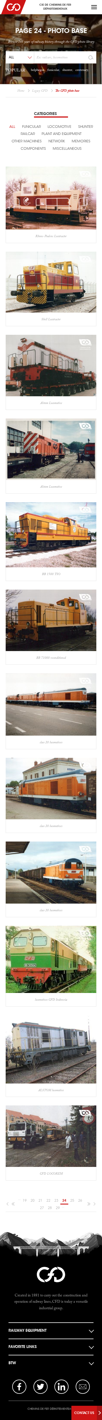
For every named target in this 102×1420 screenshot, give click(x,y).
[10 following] (88, 1203)
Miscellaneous (67, 148)
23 (56, 1201)
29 (58, 1208)
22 (48, 1201)
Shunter (85, 126)
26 (80, 1201)
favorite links (22, 1346)
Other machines (27, 141)
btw (12, 1363)
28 (50, 1208)
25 (72, 1201)
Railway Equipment (27, 1330)
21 (40, 1201)
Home (20, 91)
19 (25, 1201)
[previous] (8, 1203)
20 (33, 1201)
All (12, 126)
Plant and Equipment (62, 134)
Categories (45, 113)
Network (56, 141)
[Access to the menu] (94, 7)
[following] (93, 1203)
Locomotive (59, 126)
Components (33, 148)
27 (42, 1208)
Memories (81, 141)
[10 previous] (14, 1203)
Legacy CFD (40, 91)
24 (64, 1201)
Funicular (31, 126)
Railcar (28, 134)
